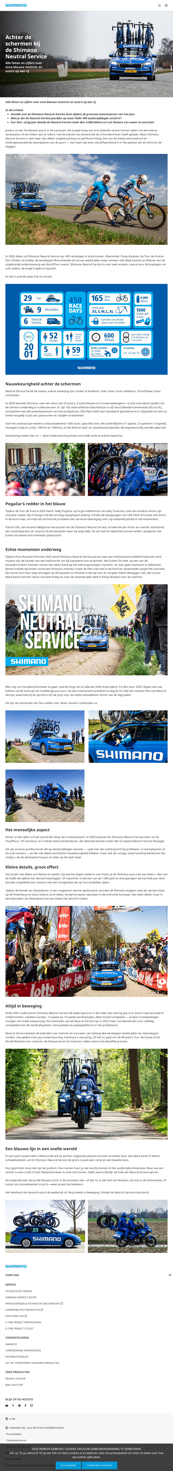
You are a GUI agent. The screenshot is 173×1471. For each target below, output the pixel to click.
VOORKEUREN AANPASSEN (99, 1465)
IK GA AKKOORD (68, 1465)
